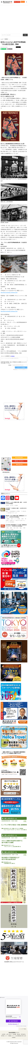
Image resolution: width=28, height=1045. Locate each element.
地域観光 (6, 39)
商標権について (11, 1035)
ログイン (22, 1)
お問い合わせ (9, 1034)
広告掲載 (14, 1034)
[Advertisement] (14, 15)
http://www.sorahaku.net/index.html (9, 292)
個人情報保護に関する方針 (20, 1035)
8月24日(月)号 (6, 472)
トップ (2, 39)
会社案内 (3, 1034)
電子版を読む (20, 464)
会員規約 (13, 1037)
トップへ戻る (23, 1028)
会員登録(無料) (20, 457)
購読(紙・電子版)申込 (21, 1034)
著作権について (4, 1035)
